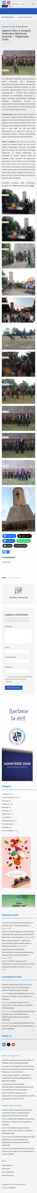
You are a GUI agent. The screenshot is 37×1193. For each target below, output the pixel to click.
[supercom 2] (18, 901)
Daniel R (5, 985)
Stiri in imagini (22, 27)
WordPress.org (8, 1175)
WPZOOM (12, 1188)
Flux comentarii (8, 1172)
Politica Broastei (18, 597)
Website (8, 667)
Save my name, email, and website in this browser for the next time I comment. (18, 679)
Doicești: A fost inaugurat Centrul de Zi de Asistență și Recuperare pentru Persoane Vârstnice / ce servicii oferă (18, 934)
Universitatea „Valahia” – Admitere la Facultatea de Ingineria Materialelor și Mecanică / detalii (17, 943)
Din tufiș (5, 801)
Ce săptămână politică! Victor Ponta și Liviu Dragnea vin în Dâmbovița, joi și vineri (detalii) (18, 1026)
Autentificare (7, 1165)
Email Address (10, 657)
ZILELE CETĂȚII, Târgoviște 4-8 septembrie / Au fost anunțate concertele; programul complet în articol (18, 964)
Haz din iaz (6, 814)
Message (8, 626)
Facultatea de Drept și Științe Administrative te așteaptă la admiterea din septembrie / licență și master (17, 952)
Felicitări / (6, 811)
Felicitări (5, 807)
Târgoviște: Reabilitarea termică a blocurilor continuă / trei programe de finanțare (18, 996)
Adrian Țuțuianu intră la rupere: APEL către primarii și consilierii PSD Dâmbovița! (17, 1005)
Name (7, 647)
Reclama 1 (6, 827)
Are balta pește (8, 27)
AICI (32, 186)
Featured (5, 804)
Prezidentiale (7, 824)
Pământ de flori (8, 821)
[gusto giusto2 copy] (16, 862)
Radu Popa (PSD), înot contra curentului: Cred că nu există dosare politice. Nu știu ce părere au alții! (17, 987)
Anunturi (5, 794)
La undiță (5, 817)
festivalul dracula (14, 578)
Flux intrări (6, 1169)
